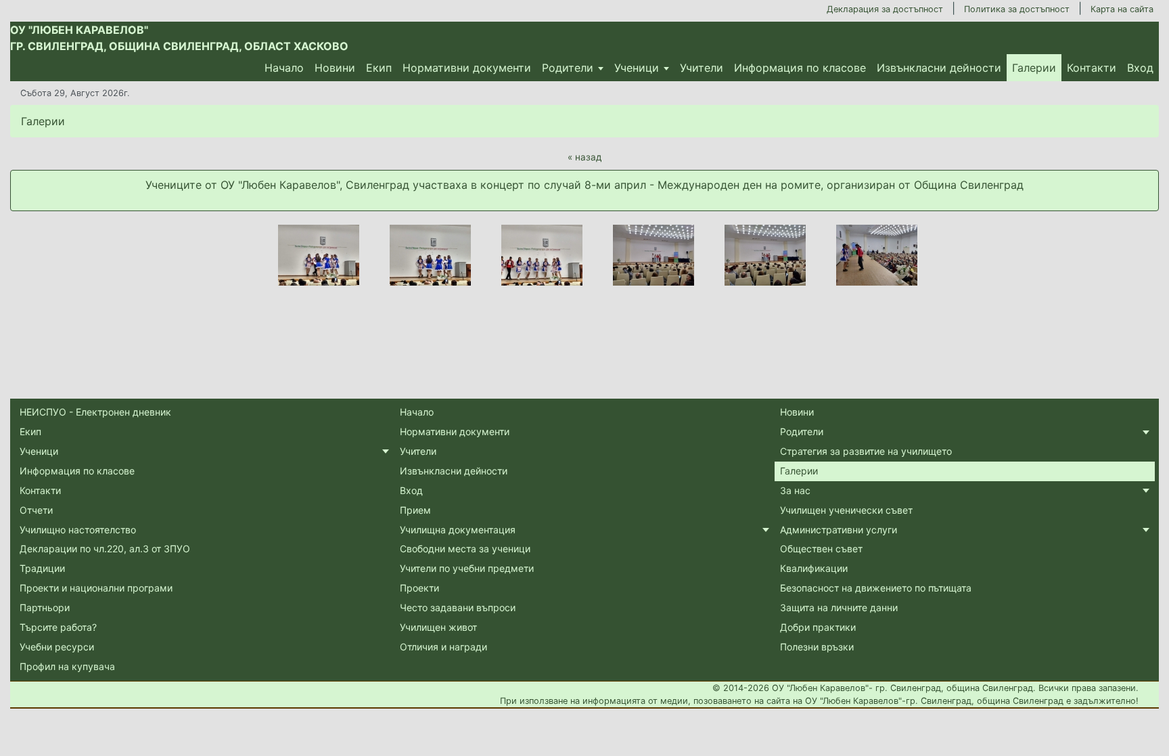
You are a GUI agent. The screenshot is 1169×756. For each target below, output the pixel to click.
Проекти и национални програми (96, 588)
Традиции (42, 568)
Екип (379, 67)
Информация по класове (800, 67)
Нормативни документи (467, 67)
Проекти (419, 588)
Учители (701, 67)
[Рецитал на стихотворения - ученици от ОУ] (653, 255)
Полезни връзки (817, 646)
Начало (284, 67)
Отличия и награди (443, 646)
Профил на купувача (67, 666)
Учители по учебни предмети (467, 568)
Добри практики (818, 627)
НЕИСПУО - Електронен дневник (95, 412)
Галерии (1034, 67)
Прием (415, 510)
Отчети (36, 510)
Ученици (636, 67)
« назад (584, 157)
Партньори (45, 607)
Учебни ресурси (57, 646)
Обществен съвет (821, 548)
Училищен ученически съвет (846, 510)
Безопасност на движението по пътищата (875, 588)
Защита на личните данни (839, 607)
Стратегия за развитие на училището (866, 451)
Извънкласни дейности (939, 67)
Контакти (1091, 67)
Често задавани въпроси (457, 607)
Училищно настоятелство (78, 529)
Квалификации (814, 568)
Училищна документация (457, 529)
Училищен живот (438, 627)
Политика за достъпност (1017, 9)
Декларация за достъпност (885, 9)
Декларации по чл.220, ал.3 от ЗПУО (105, 548)
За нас (795, 490)
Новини (335, 67)
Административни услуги (838, 529)
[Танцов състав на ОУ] (318, 255)
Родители (567, 67)
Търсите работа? (58, 627)
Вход (1140, 67)
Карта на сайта (1122, 9)
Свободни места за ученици (465, 548)
